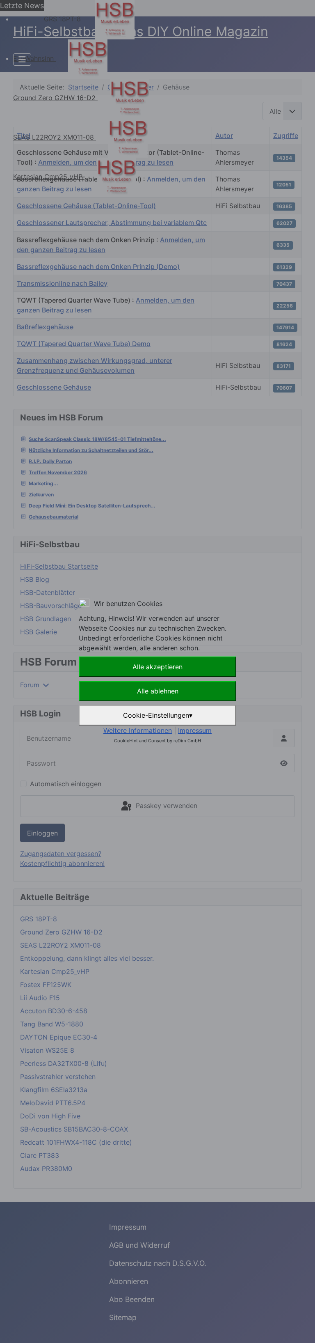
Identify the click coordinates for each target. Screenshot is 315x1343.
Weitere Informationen (137, 730)
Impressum (195, 730)
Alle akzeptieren (157, 667)
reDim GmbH (187, 741)
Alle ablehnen (157, 691)
